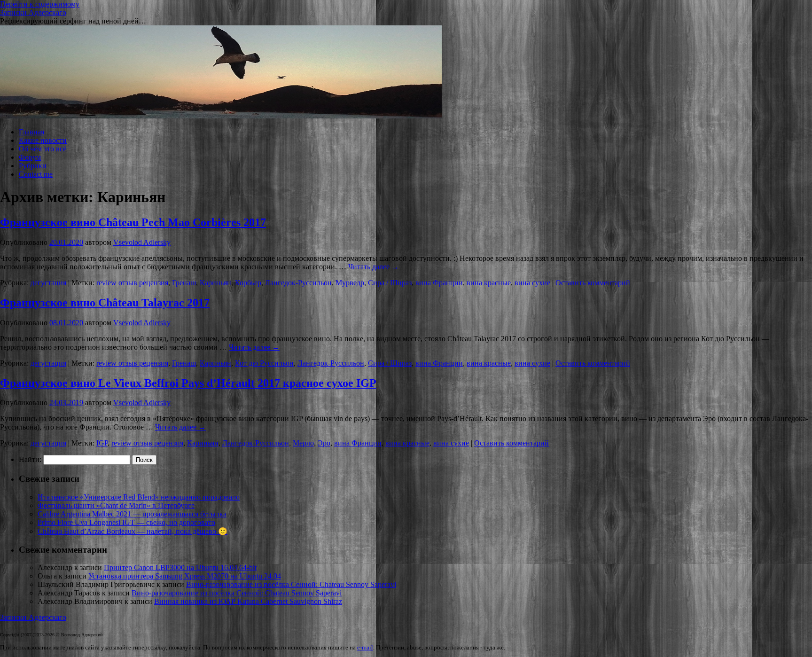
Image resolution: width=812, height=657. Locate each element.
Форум (30, 157)
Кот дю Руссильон (264, 363)
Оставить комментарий (592, 283)
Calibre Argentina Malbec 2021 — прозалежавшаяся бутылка (132, 514)
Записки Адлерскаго (33, 12)
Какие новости (43, 140)
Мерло (303, 443)
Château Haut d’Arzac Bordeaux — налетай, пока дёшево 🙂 (132, 531)
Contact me (36, 174)
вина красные (489, 283)
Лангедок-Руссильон (298, 283)
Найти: (30, 459)
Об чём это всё (42, 149)
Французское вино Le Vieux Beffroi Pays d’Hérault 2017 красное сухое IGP (188, 383)
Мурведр (350, 283)
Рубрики (33, 166)
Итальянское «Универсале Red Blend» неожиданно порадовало (139, 497)
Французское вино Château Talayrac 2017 (105, 303)
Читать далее (373, 267)
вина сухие (532, 283)
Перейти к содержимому (39, 4)
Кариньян (215, 283)
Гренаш (184, 283)
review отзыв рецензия (132, 283)
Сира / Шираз (390, 283)
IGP (102, 443)
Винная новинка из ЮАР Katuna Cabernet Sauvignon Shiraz (248, 601)
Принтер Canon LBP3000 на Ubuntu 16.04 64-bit (180, 567)
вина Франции (439, 283)
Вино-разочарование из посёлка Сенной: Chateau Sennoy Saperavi (291, 584)
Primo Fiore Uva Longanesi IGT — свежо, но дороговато (126, 522)
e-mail (365, 647)
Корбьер (248, 283)
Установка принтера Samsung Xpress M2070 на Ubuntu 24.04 (184, 576)
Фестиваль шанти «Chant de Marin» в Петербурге (116, 505)
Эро (324, 443)
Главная (31, 132)
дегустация (48, 283)
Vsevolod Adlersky (142, 242)
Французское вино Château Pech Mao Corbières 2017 (133, 222)
